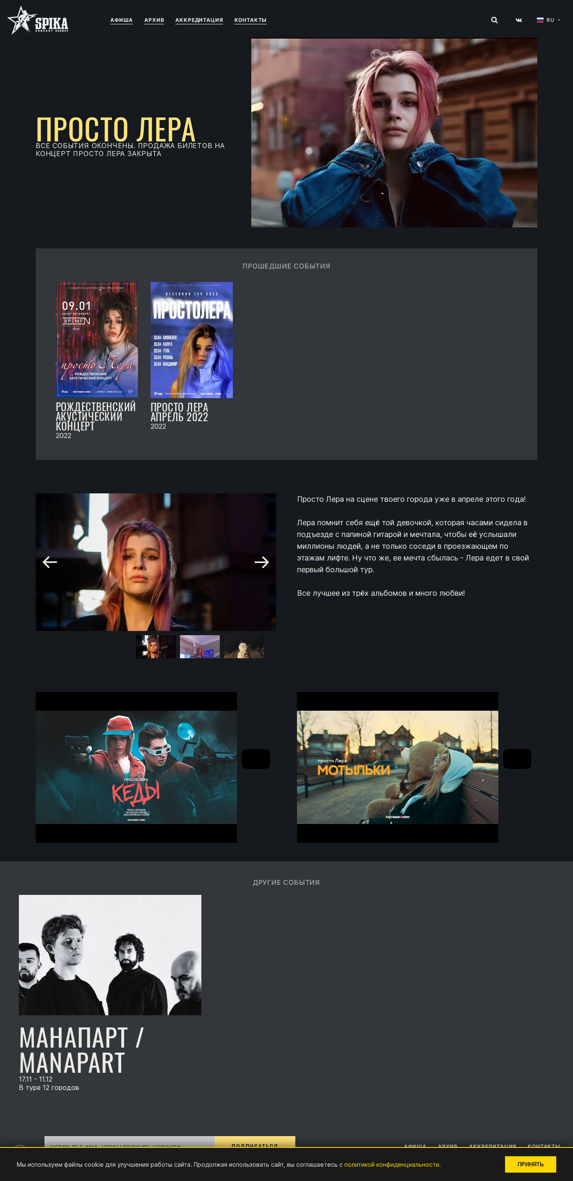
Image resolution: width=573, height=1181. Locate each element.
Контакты (250, 20)
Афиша (121, 20)
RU (551, 20)
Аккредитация (199, 20)
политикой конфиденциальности (391, 1164)
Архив (154, 20)
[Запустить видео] (256, 759)
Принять (531, 1164)
